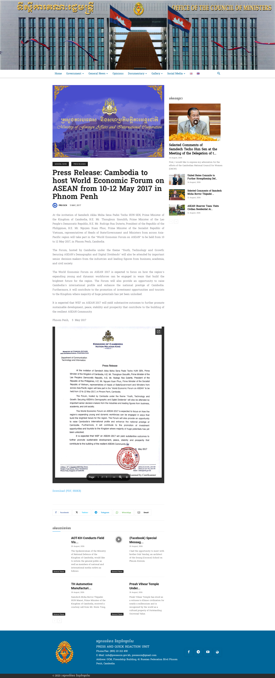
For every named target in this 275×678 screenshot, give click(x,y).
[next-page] (60, 621)
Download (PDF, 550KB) (67, 491)
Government (73, 73)
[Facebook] (189, 652)
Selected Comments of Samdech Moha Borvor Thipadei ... (204, 192)
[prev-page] (54, 621)
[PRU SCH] (55, 205)
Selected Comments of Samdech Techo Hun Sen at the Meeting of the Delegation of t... (193, 149)
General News (96, 73)
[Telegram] (198, 652)
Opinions (118, 73)
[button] (218, 73)
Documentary (136, 73)
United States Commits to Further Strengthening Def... (202, 177)
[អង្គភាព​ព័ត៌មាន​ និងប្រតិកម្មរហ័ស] (137, 35)
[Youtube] (208, 652)
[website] (217, 652)
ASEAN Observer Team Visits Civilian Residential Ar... (203, 207)
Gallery (156, 73)
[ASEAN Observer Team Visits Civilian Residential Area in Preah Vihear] (177, 210)
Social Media (175, 73)
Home (58, 73)
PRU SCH (63, 205)
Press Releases (80, 164)
